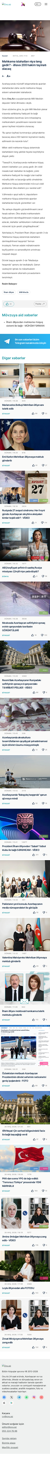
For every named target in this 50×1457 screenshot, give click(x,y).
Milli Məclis (23, 292)
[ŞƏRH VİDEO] (25, 487)
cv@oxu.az (7, 1416)
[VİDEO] (25, 599)
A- (3, 76)
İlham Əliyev (9, 292)
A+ (9, 76)
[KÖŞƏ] (25, 544)
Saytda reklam (9, 1438)
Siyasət (6, 414)
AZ (37, 4)
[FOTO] (25, 1045)
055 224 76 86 (9, 1431)
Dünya (5, 576)
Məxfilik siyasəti (10, 1447)
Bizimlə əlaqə (8, 1443)
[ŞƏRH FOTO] (25, 1158)
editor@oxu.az (9, 1427)
